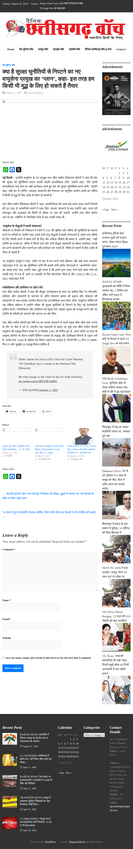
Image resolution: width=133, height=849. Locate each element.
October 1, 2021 (48, 390)
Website (6, 638)
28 (116, 192)
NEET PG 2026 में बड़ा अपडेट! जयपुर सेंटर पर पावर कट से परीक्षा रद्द (115, 572)
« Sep (105, 209)
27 (111, 192)
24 (128, 187)
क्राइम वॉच (58, 49)
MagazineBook (77, 842)
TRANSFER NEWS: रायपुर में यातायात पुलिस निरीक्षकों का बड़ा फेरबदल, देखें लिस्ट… (35, 801)
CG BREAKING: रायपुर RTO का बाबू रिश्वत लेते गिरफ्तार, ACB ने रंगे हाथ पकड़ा (36, 822)
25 (103, 192)
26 (107, 192)
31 (128, 192)
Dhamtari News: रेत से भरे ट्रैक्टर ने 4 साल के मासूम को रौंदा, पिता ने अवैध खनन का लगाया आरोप (115, 479)
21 (116, 187)
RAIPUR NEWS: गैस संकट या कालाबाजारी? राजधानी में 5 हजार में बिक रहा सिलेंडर (36, 780)
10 (128, 177)
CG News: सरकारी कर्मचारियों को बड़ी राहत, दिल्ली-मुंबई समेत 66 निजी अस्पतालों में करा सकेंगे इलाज (115, 664)
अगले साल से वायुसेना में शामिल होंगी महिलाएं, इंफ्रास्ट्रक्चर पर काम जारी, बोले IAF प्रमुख (49, 449)
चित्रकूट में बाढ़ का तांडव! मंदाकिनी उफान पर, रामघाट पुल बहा (116, 431)
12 (107, 182)
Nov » (115, 209)
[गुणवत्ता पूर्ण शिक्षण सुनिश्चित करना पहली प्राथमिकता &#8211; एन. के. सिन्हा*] (17, 436)
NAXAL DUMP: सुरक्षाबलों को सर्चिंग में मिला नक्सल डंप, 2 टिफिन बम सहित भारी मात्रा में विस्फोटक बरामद (116, 290)
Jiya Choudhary (36, 92)
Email (6, 619)
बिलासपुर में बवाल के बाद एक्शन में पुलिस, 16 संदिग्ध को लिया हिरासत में (116, 528)
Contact (121, 49)
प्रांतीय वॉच (74, 49)
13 (111, 182)
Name (6, 600)
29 (120, 192)
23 (124, 187)
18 (103, 187)
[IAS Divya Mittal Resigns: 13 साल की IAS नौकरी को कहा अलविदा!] (116, 637)
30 (124, 192)
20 (111, 187)
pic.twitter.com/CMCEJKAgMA (38, 381)
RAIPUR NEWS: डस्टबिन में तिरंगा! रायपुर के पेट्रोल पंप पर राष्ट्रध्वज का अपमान (34, 738)
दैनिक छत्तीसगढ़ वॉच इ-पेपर (98, 49)
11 (103, 182)
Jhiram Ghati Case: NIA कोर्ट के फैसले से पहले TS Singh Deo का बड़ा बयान (116, 339)
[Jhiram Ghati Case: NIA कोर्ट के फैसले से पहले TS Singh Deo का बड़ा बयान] (116, 360)
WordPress (50, 842)
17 (128, 182)
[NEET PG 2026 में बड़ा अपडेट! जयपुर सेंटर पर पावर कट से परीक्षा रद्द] (116, 593)
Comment (8, 549)
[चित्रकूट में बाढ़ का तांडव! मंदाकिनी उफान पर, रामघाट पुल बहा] (116, 452)
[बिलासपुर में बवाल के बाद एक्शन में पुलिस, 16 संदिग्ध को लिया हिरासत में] (116, 549)
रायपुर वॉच (43, 49)
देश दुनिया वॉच (26, 49)
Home (10, 49)
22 (120, 187)
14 (116, 182)
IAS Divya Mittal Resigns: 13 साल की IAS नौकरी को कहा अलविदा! (116, 616)
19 (107, 187)
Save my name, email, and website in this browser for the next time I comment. (48, 657)
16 (124, 182)
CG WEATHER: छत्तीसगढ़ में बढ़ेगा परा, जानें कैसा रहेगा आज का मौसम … (36, 759)
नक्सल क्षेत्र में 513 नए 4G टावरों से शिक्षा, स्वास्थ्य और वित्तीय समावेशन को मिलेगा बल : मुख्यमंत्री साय (81, 449)
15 (120, 182)
